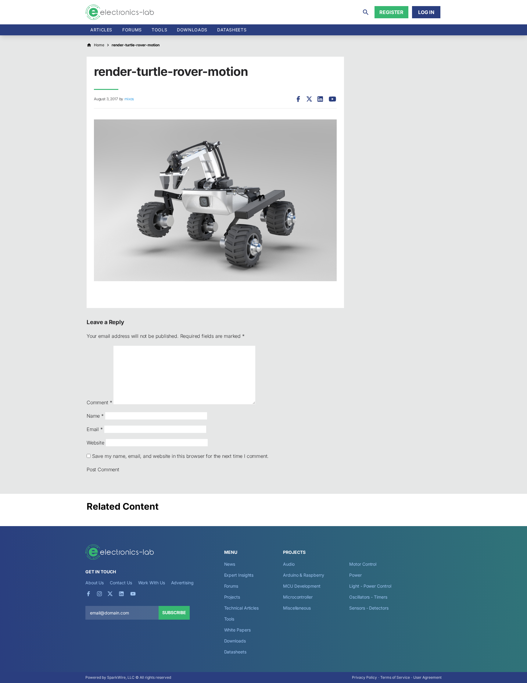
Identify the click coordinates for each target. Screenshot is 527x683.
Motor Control (362, 564)
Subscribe (174, 612)
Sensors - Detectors (368, 607)
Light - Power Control (370, 586)
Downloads (235, 640)
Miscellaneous (297, 607)
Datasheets (231, 29)
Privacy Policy (364, 677)
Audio (289, 564)
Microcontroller (298, 597)
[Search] (365, 12)
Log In (426, 12)
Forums (132, 29)
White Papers (237, 629)
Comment (99, 402)
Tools (159, 29)
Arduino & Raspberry (303, 575)
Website (95, 443)
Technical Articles (241, 607)
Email (95, 429)
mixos (129, 99)
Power (355, 575)
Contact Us (121, 582)
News (229, 564)
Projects (232, 597)
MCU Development (302, 586)
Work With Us (151, 582)
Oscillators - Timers (368, 597)
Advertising (182, 582)
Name (95, 416)
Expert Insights (239, 575)
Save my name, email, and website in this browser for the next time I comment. (180, 456)
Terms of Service (395, 677)
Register (391, 12)
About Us (94, 582)
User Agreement (427, 677)
